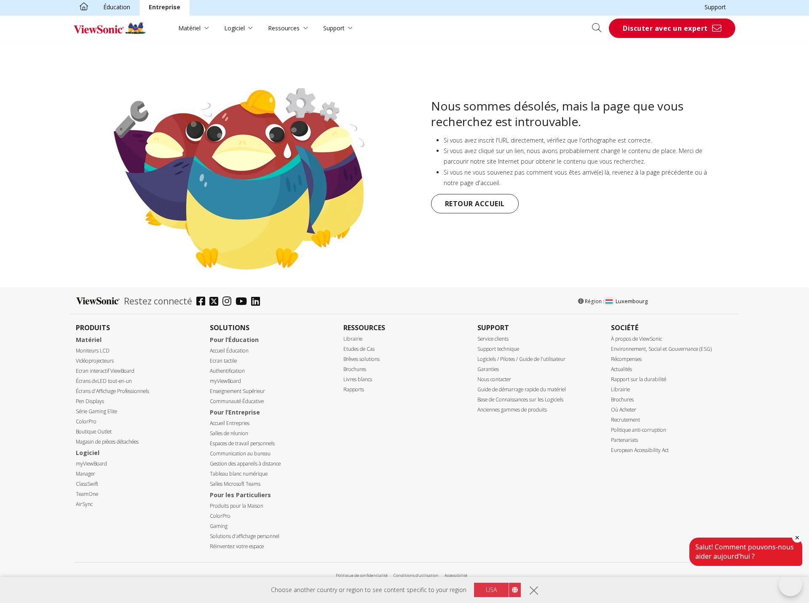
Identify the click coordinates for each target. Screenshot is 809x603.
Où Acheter (623, 409)
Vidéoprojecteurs (95, 360)
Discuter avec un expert (665, 28)
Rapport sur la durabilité (638, 379)
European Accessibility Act (640, 450)
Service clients (493, 338)
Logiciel (234, 28)
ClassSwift (87, 483)
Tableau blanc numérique (239, 473)
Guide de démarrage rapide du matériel (521, 389)
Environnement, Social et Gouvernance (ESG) (661, 349)
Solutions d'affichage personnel (244, 536)
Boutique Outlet (94, 431)
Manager (85, 473)
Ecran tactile (223, 360)
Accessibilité (456, 575)
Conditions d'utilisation (416, 575)
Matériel (189, 28)
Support (715, 7)
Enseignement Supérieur (237, 391)
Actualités (621, 369)
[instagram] (229, 302)
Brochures (354, 369)
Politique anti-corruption (638, 429)
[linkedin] (257, 302)
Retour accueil (475, 203)
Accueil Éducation (229, 350)
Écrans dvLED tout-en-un (104, 381)
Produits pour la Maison (236, 505)
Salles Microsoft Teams (235, 483)
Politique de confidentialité (362, 575)
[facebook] (202, 302)
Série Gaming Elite (96, 411)
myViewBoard (91, 463)
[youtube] (243, 302)
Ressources (284, 28)
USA (491, 590)
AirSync (84, 504)
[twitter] (215, 302)
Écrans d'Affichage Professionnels (112, 391)
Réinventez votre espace (237, 546)
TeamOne (87, 494)
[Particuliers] (84, 7)
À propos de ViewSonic (636, 338)
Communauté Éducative (237, 401)
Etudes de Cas (359, 349)
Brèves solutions (361, 359)
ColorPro (86, 421)
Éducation (116, 7)
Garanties (488, 369)
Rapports (353, 389)
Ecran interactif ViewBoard (105, 370)
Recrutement (625, 419)
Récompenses (626, 359)
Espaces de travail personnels (242, 443)
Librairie (352, 338)
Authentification (227, 370)
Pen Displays (90, 401)
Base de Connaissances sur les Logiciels (520, 399)
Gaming (219, 526)
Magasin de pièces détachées (107, 441)
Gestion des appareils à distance (245, 463)
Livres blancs (357, 379)
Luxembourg (632, 301)
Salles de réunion (229, 433)
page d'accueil (479, 183)
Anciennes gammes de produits (512, 409)
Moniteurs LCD (93, 350)
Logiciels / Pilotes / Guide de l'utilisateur (521, 359)
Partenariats (624, 440)
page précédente (669, 172)
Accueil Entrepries (229, 423)
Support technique (498, 349)
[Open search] (599, 28)
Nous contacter (494, 379)
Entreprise (164, 7)
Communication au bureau (240, 453)
